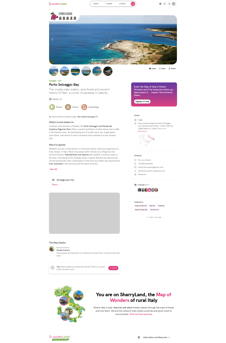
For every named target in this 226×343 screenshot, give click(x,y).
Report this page (155, 217)
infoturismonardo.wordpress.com (151, 171)
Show (55, 184)
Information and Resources (155, 337)
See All (53, 169)
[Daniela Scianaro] (52, 249)
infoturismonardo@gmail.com (150, 167)
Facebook (142, 174)
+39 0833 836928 (145, 163)
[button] (97, 3)
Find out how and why (141, 314)
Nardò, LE (57, 99)
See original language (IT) (87, 117)
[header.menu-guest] (172, 4)
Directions (142, 131)
